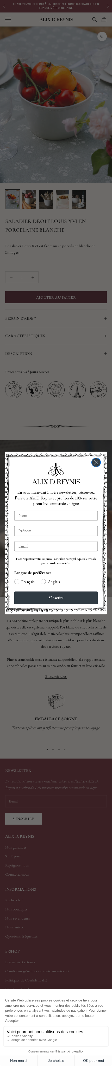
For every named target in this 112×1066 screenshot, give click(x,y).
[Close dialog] (96, 462)
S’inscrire (56, 597)
